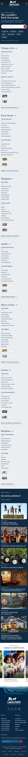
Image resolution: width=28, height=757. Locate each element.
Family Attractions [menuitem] (5, 60)
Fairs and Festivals (5, 720)
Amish (3, 34)
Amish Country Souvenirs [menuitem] (7, 220)
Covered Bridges (5, 726)
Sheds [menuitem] (2, 466)
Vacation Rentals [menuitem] (5, 323)
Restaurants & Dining (20, 720)
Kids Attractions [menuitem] (5, 58)
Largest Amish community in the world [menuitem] (10, 87)
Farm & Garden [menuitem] (4, 468)
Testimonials (16, 751)
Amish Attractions (5, 724)
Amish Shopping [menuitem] (6, 266)
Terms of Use (13, 754)
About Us (4, 751)
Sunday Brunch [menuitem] (5, 131)
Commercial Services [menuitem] (6, 445)
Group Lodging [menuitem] (4, 339)
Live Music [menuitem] (3, 405)
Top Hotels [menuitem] (4, 308)
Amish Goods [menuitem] (5, 203)
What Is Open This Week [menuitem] (7, 388)
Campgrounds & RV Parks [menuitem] (7, 325)
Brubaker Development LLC (16, 748)
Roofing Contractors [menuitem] (6, 440)
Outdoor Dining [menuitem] (4, 134)
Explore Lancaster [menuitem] (7, 77)
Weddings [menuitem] (3, 459)
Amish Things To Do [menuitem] (6, 62)
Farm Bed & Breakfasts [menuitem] (6, 319)
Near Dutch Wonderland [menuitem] (7, 337)
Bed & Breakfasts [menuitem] (5, 316)
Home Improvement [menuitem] (6, 438)
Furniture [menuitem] (3, 209)
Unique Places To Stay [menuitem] (6, 312)
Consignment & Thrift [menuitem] (6, 213)
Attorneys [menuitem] (3, 457)
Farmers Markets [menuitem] (5, 197)
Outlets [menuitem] (2, 207)
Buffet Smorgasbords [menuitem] (6, 129)
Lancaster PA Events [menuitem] (6, 91)
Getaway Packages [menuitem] (5, 333)
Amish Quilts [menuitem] (4, 192)
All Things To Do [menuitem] (5, 55)
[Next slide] (25, 666)
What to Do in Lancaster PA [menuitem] (9, 107)
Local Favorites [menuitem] (6, 140)
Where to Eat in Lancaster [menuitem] (9, 170)
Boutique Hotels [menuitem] (5, 344)
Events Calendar (5, 730)
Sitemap (6, 754)
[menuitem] (14, 96)
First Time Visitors (19, 730)
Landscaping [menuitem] (4, 449)
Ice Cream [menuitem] (3, 146)
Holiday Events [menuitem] (4, 382)
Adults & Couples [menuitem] (5, 68)
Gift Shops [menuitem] (3, 215)
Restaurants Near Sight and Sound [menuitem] (9, 152)
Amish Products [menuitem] (5, 188)
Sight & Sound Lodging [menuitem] (6, 335)
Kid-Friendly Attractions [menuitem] (6, 83)
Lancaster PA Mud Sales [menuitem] (7, 379)
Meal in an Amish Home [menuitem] (7, 154)
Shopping (21, 31)
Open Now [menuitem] (3, 73)
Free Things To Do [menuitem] (5, 398)
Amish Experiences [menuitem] (7, 247)
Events (18, 34)
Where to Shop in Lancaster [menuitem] (9, 235)
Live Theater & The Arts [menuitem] (6, 403)
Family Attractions (5, 722)
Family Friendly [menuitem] (5, 342)
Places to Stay (11, 34)
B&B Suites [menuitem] (4, 321)
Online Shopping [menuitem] (5, 218)
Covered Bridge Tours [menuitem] (6, 407)
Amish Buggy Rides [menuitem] (6, 262)
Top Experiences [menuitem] (6, 51)
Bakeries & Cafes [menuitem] (5, 144)
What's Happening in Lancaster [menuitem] (10, 423)
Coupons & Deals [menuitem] (5, 89)
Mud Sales (3, 718)
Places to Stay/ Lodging (20, 722)
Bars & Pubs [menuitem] (4, 150)
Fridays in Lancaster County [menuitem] (8, 384)
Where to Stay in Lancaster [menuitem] (9, 362)
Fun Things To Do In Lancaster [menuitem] (8, 81)
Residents (4, 37)
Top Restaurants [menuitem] (6, 119)
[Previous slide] (2, 666)
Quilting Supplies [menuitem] (5, 195)
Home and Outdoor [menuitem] (7, 434)
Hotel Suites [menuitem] (4, 346)
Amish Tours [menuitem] (4, 276)
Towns (16, 728)
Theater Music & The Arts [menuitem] (7, 64)
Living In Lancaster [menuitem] (7, 484)
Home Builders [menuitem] (4, 443)
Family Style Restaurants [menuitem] (7, 281)
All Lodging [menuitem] (5, 329)
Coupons (17, 726)
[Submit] (21, 741)
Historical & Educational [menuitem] (7, 70)
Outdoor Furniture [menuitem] (5, 211)
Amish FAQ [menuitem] (4, 272)
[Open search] (26, 3)
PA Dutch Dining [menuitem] (5, 127)
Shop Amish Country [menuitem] (6, 186)
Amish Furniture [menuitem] (5, 190)
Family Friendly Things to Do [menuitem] (8, 85)
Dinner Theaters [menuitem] (5, 400)
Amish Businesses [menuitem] (5, 274)
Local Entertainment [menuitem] (8, 392)
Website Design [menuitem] (5, 463)
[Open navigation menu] (2, 4)
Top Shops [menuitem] (4, 182)
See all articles (6, 499)
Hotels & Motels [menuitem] (5, 314)
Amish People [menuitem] (4, 270)
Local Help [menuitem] (4, 453)
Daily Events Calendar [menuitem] (6, 377)
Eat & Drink (13, 31)
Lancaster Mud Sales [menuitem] (6, 278)
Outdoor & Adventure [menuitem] (6, 66)
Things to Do (5, 31)
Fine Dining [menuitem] (4, 125)
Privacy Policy (21, 754)
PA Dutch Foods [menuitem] (5, 199)
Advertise (10, 751)
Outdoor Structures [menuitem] (5, 447)
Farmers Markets (5, 728)
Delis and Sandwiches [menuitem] (6, 148)
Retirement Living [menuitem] (5, 461)
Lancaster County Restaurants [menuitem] (8, 123)
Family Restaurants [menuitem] (5, 136)
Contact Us (23, 751)
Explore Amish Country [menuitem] (8, 296)
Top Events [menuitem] (4, 373)
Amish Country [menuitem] (4, 251)
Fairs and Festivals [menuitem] (5, 386)
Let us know (15, 40)
